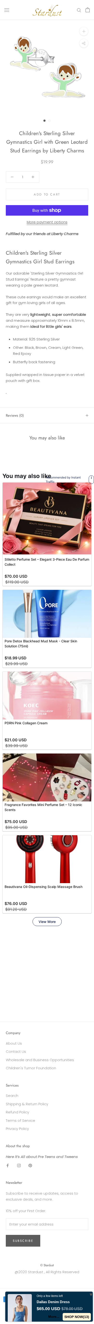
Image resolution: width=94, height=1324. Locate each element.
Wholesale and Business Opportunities (40, 1059)
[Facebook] (7, 1165)
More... (53, 1316)
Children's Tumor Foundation (31, 1068)
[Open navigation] (6, 10)
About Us (14, 1043)
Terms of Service (20, 1120)
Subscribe (23, 1240)
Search (12, 1095)
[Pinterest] (30, 1165)
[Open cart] (88, 9)
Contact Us (16, 1051)
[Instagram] (19, 1165)
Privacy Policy (17, 1128)
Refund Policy (17, 1112)
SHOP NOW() (76, 1317)
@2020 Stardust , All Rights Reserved (47, 1271)
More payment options (47, 222)
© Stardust (47, 1265)
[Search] (79, 10)
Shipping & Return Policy (27, 1103)
